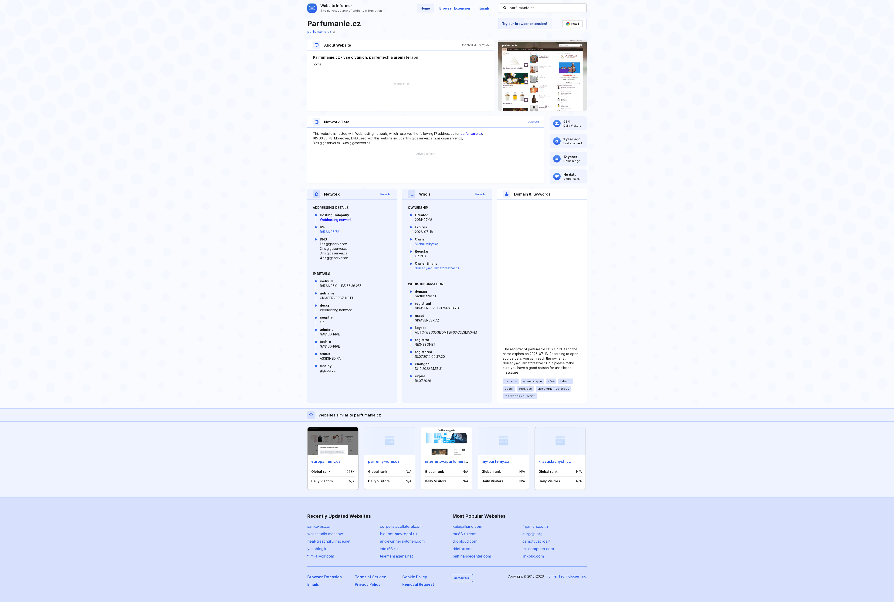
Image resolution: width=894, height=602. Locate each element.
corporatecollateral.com (401, 526)
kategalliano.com (467, 526)
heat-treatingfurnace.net (328, 541)
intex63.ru (389, 548)
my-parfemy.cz (495, 461)
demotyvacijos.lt (536, 541)
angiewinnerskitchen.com (402, 541)
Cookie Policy (414, 577)
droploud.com (465, 541)
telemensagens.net (396, 556)
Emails (484, 8)
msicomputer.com (538, 548)
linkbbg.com (533, 556)
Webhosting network (336, 220)
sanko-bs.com (319, 526)
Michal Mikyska (426, 244)
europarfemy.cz (326, 461)
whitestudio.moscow (325, 533)
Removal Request (418, 584)
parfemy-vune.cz (384, 461)
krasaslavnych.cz (554, 461)
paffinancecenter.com (472, 556)
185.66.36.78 (329, 232)
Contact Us (461, 578)
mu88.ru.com (464, 533)
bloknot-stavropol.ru (398, 533)
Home (425, 8)
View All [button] (533, 122)
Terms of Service (370, 577)
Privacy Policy (367, 584)
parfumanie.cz (319, 32)
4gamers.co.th (535, 526)
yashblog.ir (317, 548)
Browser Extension (454, 8)
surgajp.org (532, 533)
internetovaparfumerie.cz (448, 461)
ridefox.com (463, 548)
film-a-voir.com (320, 556)
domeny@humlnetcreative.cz (437, 268)
